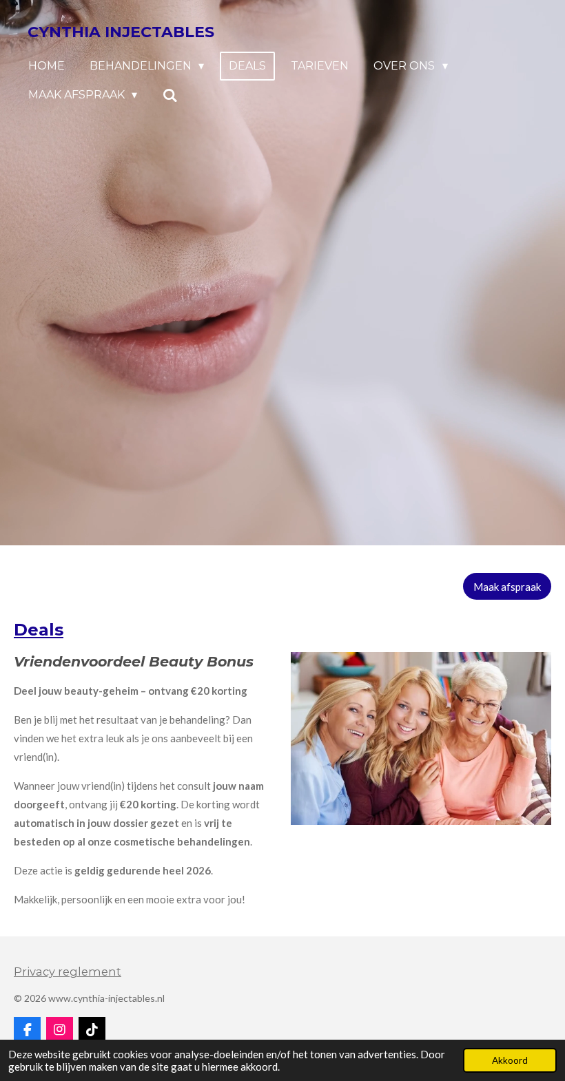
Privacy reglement (67, 971)
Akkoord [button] (510, 1060)
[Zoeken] (169, 95)
